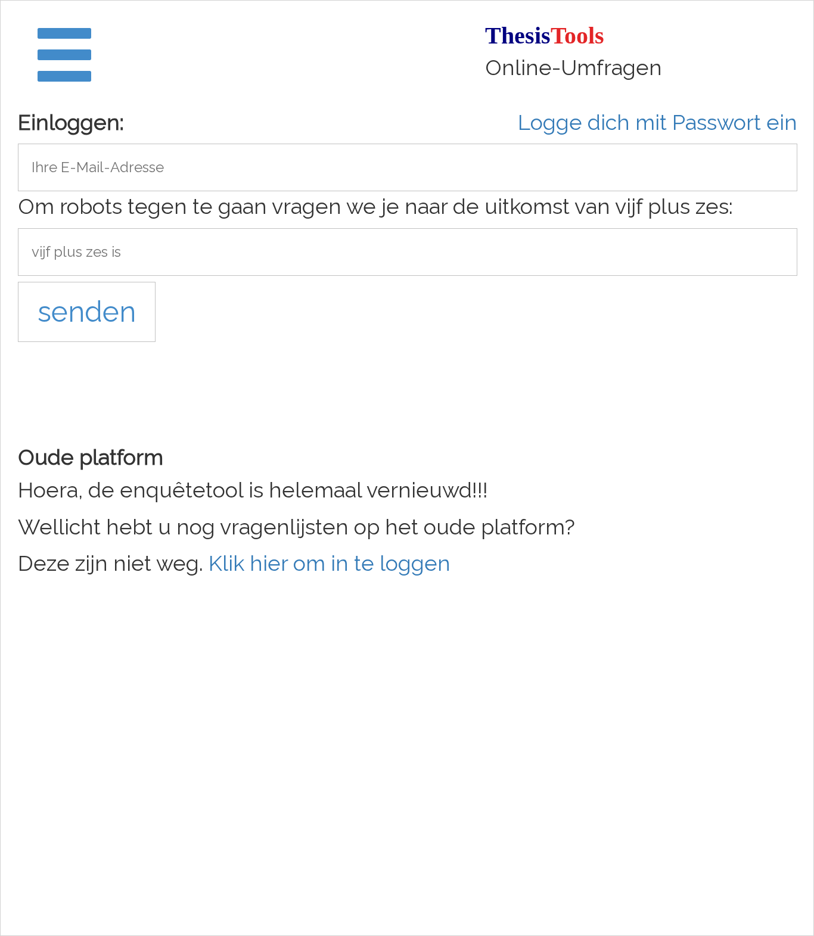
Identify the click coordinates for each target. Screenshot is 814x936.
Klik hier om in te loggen (330, 563)
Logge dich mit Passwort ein (657, 122)
